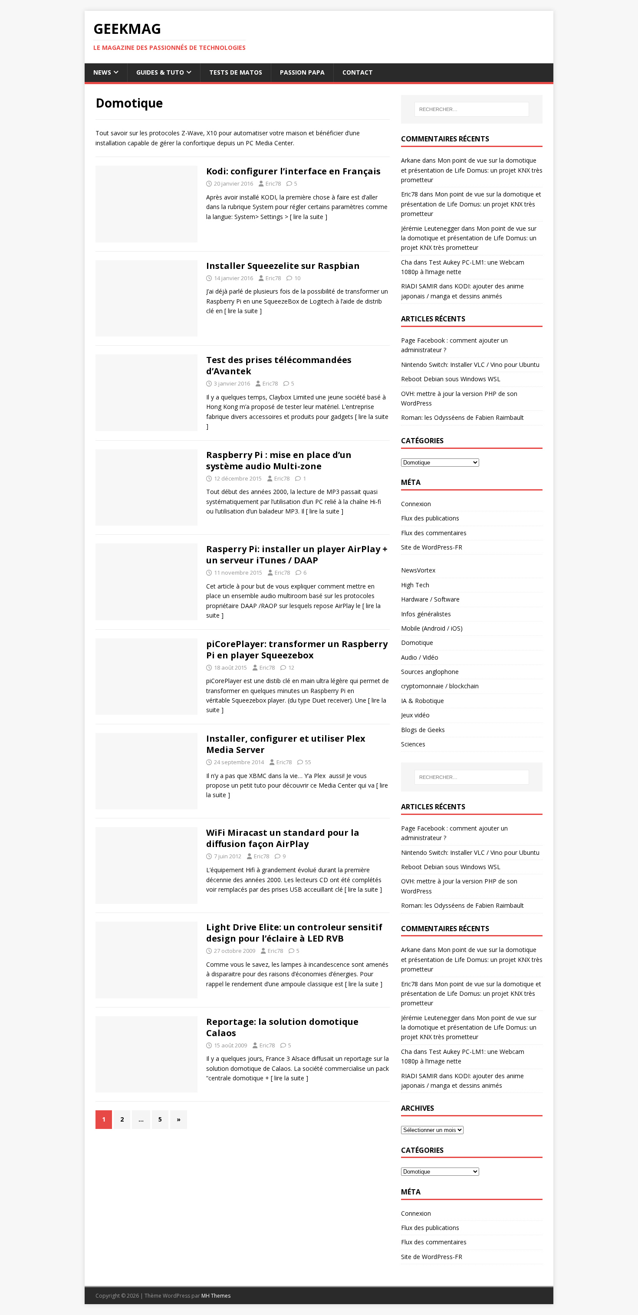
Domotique (417, 642)
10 (297, 278)
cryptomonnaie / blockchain (440, 686)
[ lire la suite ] (308, 217)
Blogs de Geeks (423, 730)
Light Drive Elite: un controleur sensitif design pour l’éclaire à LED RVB (294, 932)
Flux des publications (430, 518)
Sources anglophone (430, 671)
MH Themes (215, 1295)
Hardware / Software (430, 599)
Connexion (416, 504)
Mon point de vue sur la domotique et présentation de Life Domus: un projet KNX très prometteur (472, 170)
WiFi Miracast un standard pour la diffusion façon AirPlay (282, 838)
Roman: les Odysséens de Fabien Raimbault (462, 417)
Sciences (413, 744)
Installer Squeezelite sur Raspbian (283, 266)
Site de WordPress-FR (431, 547)
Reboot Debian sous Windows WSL (450, 379)
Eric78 (273, 183)
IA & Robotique (422, 701)
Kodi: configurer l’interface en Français (293, 171)
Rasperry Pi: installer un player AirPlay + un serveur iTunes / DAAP (297, 554)
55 (308, 762)
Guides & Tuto (160, 72)
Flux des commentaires (434, 533)
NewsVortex (418, 570)
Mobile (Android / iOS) (432, 628)
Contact (357, 72)
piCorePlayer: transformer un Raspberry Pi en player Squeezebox (297, 649)
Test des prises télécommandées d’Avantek (279, 365)
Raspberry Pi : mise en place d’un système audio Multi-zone (279, 460)
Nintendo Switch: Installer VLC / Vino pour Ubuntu (470, 364)
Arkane (411, 160)
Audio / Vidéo (419, 657)
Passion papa (302, 72)
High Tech (415, 585)
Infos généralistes (426, 614)
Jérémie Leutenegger (430, 228)
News (102, 72)
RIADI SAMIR (419, 286)
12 (291, 667)
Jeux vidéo (415, 715)
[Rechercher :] (472, 109)
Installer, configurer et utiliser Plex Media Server (285, 744)
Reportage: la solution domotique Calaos (282, 1027)
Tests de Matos (235, 72)
